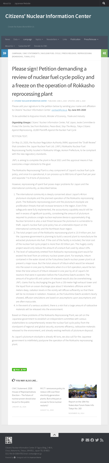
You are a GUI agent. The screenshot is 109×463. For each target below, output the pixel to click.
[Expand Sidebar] (4, 53)
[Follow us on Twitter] (97, 440)
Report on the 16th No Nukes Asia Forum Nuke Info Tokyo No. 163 (81, 405)
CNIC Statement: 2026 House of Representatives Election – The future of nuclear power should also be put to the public (24, 395)
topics (38, 39)
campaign (27, 39)
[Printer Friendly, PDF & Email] (19, 369)
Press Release (90, 39)
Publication (75, 39)
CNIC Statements (31, 53)
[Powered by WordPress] (15, 457)
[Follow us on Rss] (102, 440)
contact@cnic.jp (59, 109)
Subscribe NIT (24, 46)
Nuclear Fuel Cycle (50, 53)
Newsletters (52, 39)
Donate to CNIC (40, 46)
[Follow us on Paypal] (83, 440)
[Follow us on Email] (87, 440)
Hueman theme (35, 457)
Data (16, 39)
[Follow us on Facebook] (92, 440)
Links (65, 39)
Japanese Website (22, 3)
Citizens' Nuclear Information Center (48, 16)
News (7, 39)
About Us (7, 3)
